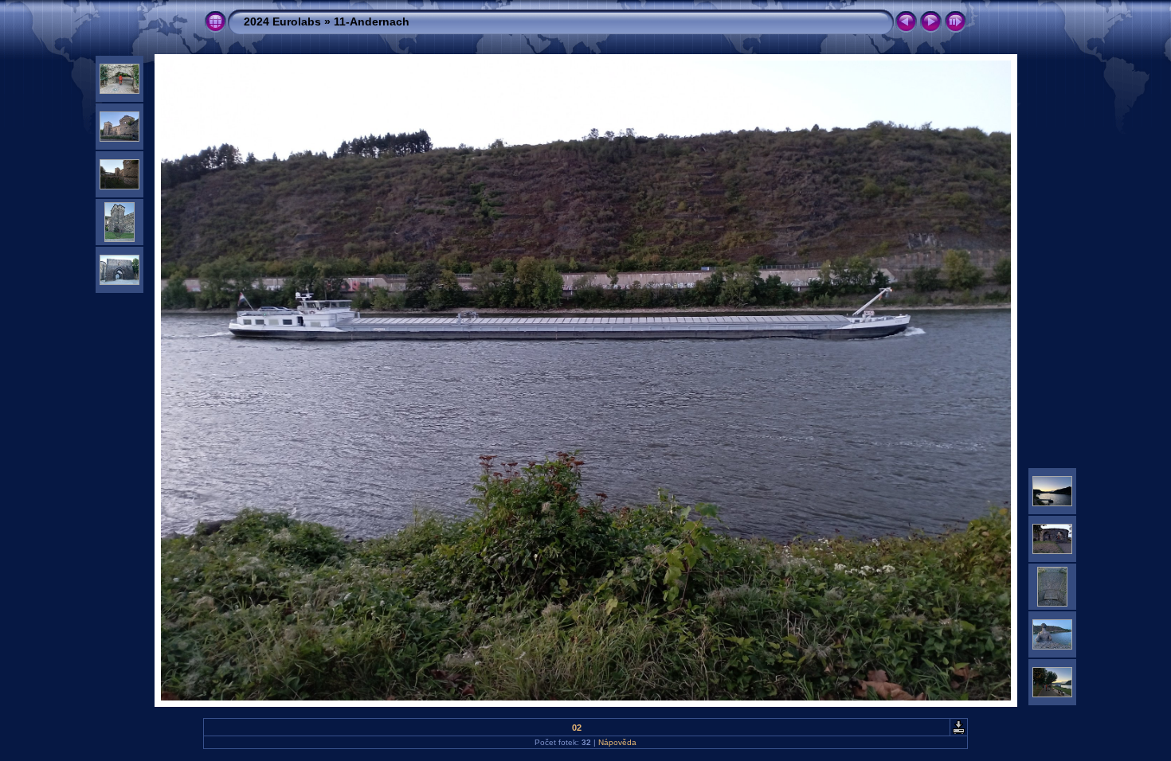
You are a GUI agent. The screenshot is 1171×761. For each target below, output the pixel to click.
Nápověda (617, 742)
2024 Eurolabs (282, 21)
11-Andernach (371, 21)
